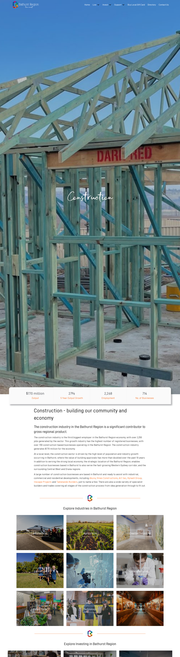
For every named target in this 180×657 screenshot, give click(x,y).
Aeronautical (40, 533)
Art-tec (122, 478)
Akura (92, 478)
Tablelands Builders (67, 482)
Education (40, 571)
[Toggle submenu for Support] (123, 4)
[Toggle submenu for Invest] (110, 4)
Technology (90, 609)
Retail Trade (40, 609)
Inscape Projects (43, 482)
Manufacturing (140, 571)
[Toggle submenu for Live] (98, 4)
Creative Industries (140, 533)
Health (90, 571)
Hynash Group (134, 478)
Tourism (140, 609)
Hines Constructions (107, 478)
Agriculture (90, 533)
